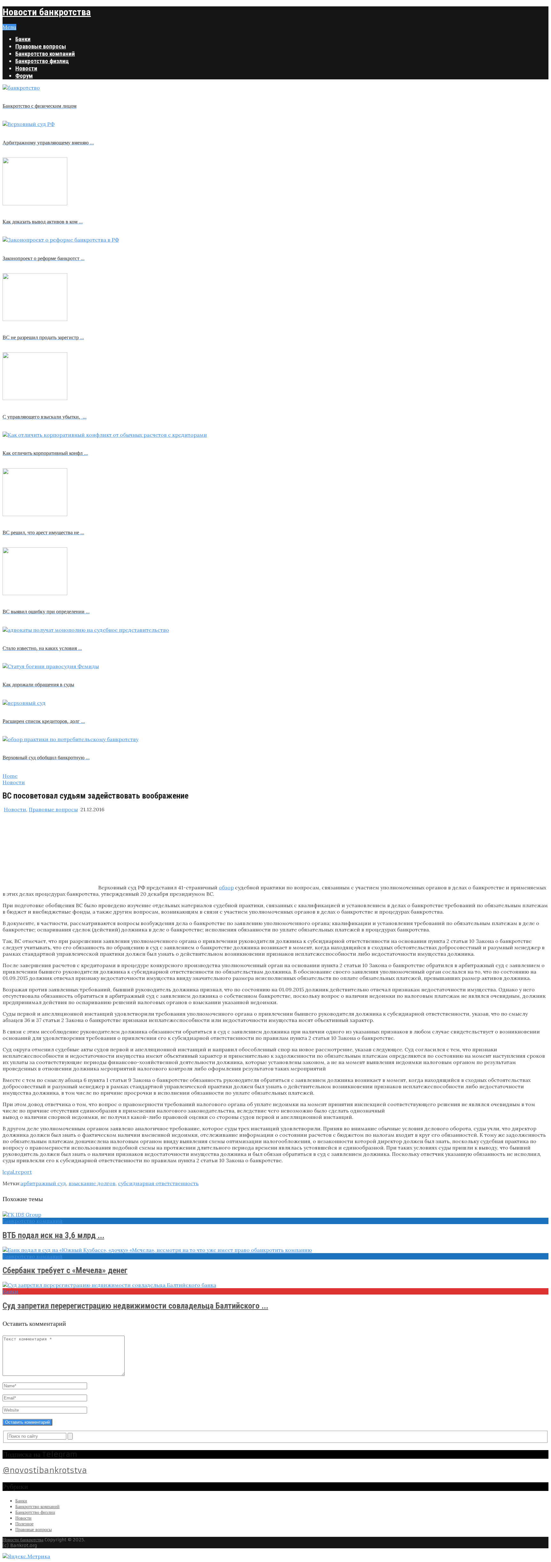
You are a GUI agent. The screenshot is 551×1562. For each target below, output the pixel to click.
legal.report (17, 1172)
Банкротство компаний (45, 53)
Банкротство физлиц (42, 61)
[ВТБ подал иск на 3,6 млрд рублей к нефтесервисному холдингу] (275, 1214)
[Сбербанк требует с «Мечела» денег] (275, 1250)
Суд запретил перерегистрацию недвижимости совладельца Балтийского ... (135, 1305)
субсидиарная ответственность (158, 1183)
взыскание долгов (92, 1183)
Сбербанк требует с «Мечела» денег (65, 1270)
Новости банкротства (47, 12)
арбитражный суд (43, 1183)
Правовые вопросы (40, 46)
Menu (9, 27)
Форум (24, 75)
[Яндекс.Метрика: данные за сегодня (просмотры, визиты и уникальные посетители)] (26, 1556)
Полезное (24, 1524)
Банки (23, 39)
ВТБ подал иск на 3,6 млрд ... (53, 1235)
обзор (226, 887)
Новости (26, 68)
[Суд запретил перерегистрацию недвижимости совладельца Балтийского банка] (275, 1285)
